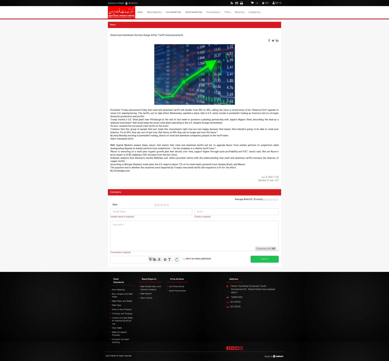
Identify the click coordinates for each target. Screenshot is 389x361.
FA (257, 3)
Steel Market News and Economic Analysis (151, 288)
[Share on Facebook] (269, 40)
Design (267, 356)
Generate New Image (176, 259)
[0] (264, 199)
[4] (164, 205)
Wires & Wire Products (122, 309)
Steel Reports (146, 293)
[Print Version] (241, 3)
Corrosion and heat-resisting (120, 341)
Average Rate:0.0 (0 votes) (249, 199)
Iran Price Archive (176, 286)
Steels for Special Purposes (119, 334)
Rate (115, 204)
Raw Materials (118, 289)
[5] (167, 205)
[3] (161, 205)
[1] (155, 205)
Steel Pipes (116, 305)
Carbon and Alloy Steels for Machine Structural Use (122, 321)
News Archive (146, 298)
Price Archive (177, 279)
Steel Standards (118, 281)
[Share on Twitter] (273, 40)
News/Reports (149, 279)
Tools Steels (117, 328)
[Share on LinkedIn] (277, 40)
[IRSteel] (121, 12)
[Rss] (231, 3)
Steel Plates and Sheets (122, 301)
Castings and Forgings (122, 313)
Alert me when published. (198, 258)
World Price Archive (177, 290)
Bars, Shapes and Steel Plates (122, 295)
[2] (158, 205)
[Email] (236, 3)
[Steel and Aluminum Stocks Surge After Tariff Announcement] (195, 74)
